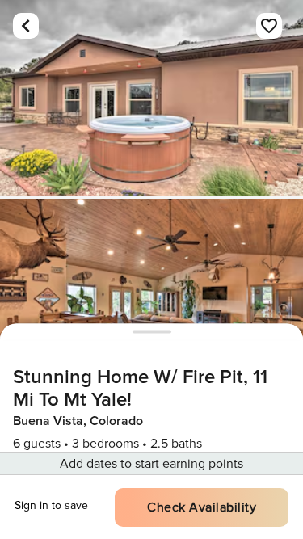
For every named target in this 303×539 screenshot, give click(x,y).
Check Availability (201, 507)
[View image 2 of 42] (151, 296)
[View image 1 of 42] (151, 98)
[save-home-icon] (269, 26)
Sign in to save (51, 505)
